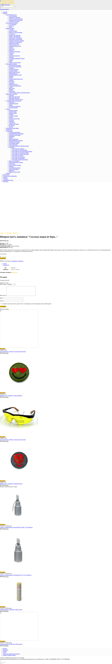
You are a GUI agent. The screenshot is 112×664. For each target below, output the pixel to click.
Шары (10, 27)
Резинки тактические (14, 51)
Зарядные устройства (14, 17)
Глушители (12, 33)
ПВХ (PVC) (14, 272)
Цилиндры (12, 91)
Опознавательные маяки (12, 128)
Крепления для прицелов (15, 39)
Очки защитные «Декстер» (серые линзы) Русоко (13, 351)
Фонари (11, 59)
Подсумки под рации (17, 155)
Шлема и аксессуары (14, 172)
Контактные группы (14, 72)
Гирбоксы (11, 68)
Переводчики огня (14, 44)
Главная (5, 12)
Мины (10, 105)
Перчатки (11, 120)
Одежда (8, 109)
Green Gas (11, 25)
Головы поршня (13, 70)
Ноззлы (11, 77)
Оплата (5, 648)
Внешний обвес (10, 28)
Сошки (11, 54)
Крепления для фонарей (15, 38)
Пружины (11, 81)
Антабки (11, 29)
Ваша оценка (4, 284)
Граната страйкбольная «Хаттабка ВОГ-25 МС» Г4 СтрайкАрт (16, 527)
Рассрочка (5, 181)
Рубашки (11, 121)
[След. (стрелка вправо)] (2, 663)
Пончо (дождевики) (14, 161)
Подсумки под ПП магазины (19, 150)
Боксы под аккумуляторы (15, 32)
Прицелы (11, 50)
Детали (5, 263)
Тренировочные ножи (15, 167)
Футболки (11, 125)
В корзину (3, 258)
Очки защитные (13, 144)
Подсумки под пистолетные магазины (22, 151)
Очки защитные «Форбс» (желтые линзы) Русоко (13, 439)
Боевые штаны (13, 113)
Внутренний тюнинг (11, 64)
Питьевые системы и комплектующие (19, 146)
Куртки (11, 117)
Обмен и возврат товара (9, 655)
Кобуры (11, 137)
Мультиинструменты (14, 141)
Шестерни (11, 88)
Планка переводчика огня (16, 79)
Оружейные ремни (14, 143)
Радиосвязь (12, 163)
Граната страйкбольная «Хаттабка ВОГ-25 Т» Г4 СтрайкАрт (15, 575)
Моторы (11, 76)
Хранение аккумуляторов (15, 20)
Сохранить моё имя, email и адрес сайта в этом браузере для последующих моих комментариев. (26, 303)
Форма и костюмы (14, 124)
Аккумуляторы (13, 16)
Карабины (11, 136)
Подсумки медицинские (18, 157)
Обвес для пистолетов (15, 62)
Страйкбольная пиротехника (13, 100)
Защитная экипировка (15, 135)
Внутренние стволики (15, 65)
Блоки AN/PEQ (13, 31)
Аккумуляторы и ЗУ (11, 14)
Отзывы (5, 177)
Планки (11, 47)
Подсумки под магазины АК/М (20, 152)
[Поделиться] (2, 662)
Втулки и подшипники (15, 66)
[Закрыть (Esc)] (0, 662)
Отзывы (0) (6, 265)
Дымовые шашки (13, 103)
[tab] (57, 263)
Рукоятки (11, 53)
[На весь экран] (3, 662)
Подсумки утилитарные (18, 158)
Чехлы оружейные (14, 169)
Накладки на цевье (14, 43)
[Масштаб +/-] (5, 662)
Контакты (5, 649)
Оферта (5, 651)
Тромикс (11, 57)
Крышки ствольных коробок (16, 40)
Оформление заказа (8, 180)
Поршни (11, 80)
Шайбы (11, 90)
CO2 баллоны (12, 24)
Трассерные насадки (14, 55)
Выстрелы (11, 102)
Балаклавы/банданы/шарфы (16, 133)
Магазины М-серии (14, 98)
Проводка (11, 83)
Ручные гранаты (13, 107)
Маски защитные (13, 139)
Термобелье (12, 122)
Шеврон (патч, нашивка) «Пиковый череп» (11, 483)
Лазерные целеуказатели (15, 42)
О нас (4, 652)
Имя (1, 298)
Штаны (11, 126)
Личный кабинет (4, 9)
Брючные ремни (13, 110)
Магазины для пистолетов (16, 99)
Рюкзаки (11, 166)
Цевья (10, 61)
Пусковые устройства (14, 106)
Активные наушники (14, 132)
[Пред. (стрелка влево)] (0, 663)
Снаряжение (9, 131)
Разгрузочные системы (15, 165)
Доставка (5, 178)
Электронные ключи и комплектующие (19, 92)
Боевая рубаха (12, 111)
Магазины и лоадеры (11, 94)
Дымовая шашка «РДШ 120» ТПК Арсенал (11, 644)
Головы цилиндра (13, 69)
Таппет (11, 87)
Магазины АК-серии (14, 96)
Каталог (5, 13)
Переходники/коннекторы (16, 18)
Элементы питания (14, 21)
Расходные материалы (12, 23)
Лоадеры (11, 95)
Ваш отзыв (3, 295)
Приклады (12, 49)
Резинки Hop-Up (13, 84)
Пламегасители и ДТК (15, 46)
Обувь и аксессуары (14, 118)
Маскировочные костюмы (16, 140)
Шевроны (11, 170)
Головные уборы (13, 116)
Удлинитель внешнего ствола (16, 58)
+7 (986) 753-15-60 (5, 4)
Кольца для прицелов (14, 35)
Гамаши (11, 114)
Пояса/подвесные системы (16, 162)
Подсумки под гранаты (18, 148)
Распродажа (9, 129)
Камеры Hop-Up (13, 73)
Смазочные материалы (15, 85)
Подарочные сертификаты (10, 176)
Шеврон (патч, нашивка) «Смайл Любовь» (11, 395)
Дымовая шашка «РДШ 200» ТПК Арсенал (11, 609)
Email (2, 301)
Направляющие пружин (15, 74)
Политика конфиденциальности (11, 654)
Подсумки (11, 147)
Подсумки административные (20, 159)
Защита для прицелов (14, 36)
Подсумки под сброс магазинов (20, 154)
